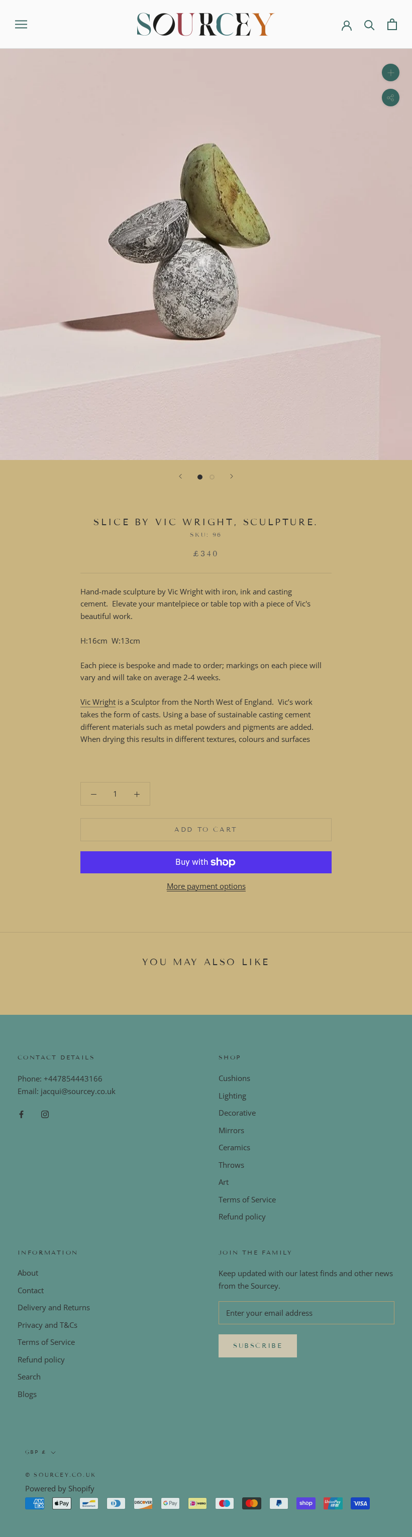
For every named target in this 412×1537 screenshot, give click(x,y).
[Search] (369, 24)
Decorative (237, 1113)
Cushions (234, 1078)
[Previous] (180, 476)
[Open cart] (392, 24)
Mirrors (231, 1130)
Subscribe (257, 1346)
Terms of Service (247, 1199)
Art (224, 1182)
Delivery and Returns (54, 1307)
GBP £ (36, 1452)
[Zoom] (390, 72)
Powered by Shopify (59, 1488)
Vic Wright (98, 702)
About (28, 1273)
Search (29, 1376)
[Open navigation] (21, 24)
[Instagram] (45, 1114)
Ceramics (234, 1147)
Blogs (27, 1394)
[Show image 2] (212, 477)
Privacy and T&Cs (47, 1325)
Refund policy (242, 1216)
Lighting (232, 1096)
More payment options (206, 886)
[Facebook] (21, 1114)
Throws (231, 1165)
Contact (31, 1290)
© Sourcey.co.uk (60, 1474)
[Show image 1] (199, 477)
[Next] (231, 476)
